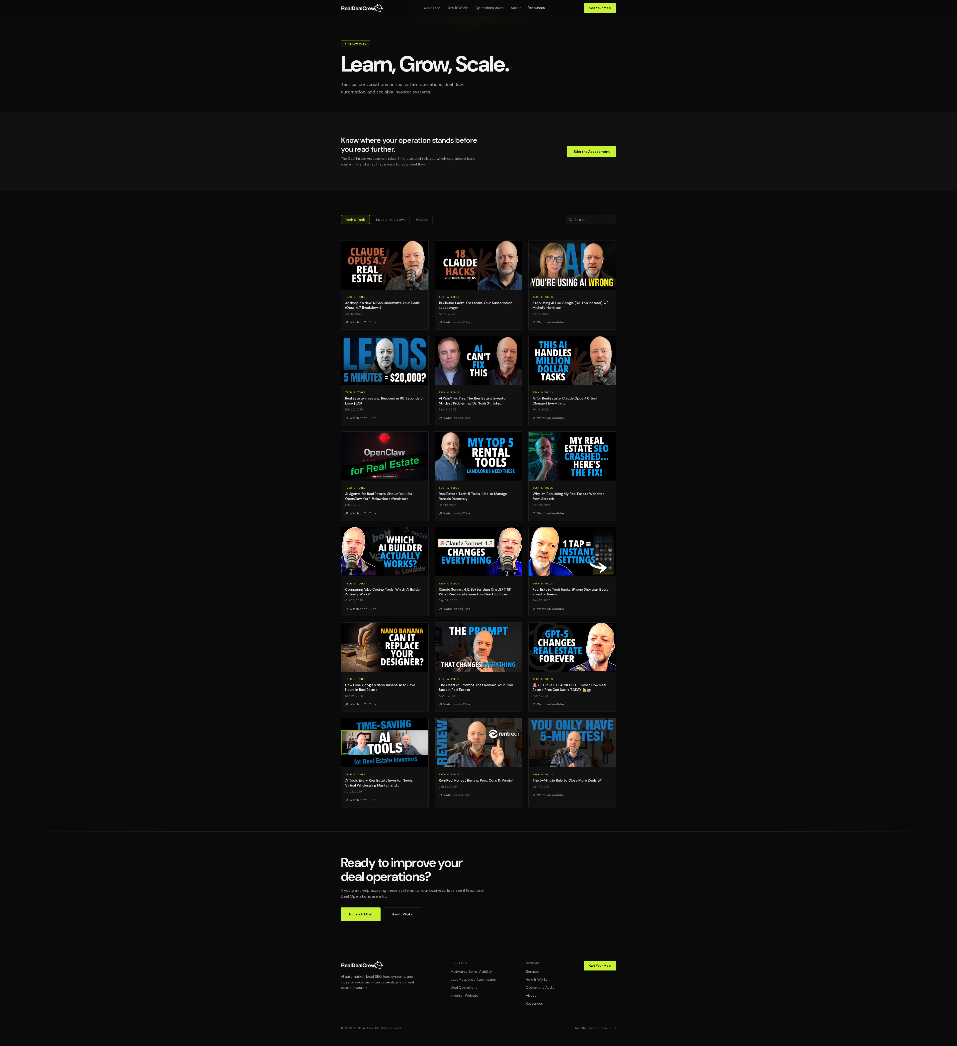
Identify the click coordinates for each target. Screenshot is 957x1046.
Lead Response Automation (473, 979)
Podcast (422, 220)
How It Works (458, 7)
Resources (536, 7)
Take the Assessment (591, 151)
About (516, 7)
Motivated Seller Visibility (471, 971)
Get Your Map (600, 8)
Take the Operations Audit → (595, 1028)
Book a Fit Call (360, 914)
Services (429, 8)
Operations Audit (490, 7)
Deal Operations (464, 987)
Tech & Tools (355, 220)
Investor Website (464, 995)
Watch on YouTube (363, 322)
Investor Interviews (390, 220)
